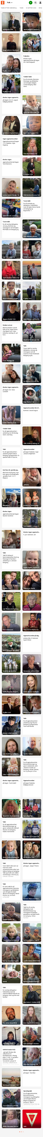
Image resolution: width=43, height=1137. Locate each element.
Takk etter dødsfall (9, 8)
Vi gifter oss (31, 8)
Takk (21, 8)
